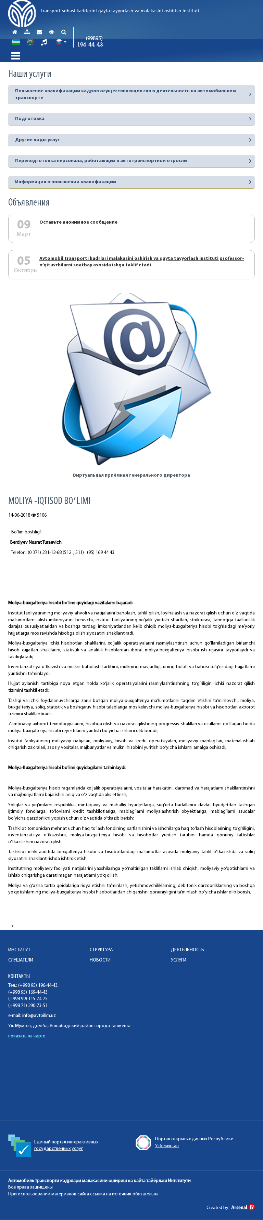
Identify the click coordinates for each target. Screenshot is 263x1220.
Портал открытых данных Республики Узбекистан (194, 1143)
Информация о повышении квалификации (65, 182)
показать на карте (26, 1036)
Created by (217, 1207)
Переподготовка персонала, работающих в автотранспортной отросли (101, 160)
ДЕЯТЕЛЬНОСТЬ (187, 950)
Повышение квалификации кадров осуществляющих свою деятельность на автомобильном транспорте (125, 95)
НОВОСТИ (100, 960)
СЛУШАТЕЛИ (20, 960)
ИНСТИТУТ (19, 950)
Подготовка (30, 118)
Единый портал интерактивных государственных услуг (66, 1146)
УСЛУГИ (178, 960)
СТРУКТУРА (101, 950)
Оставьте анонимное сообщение (78, 222)
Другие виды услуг (37, 140)
